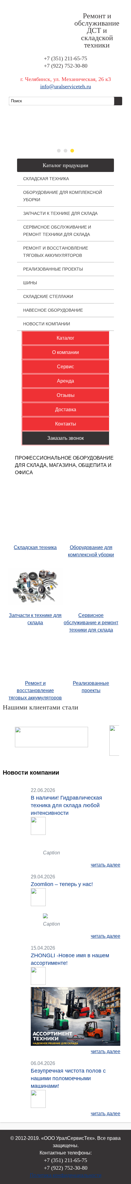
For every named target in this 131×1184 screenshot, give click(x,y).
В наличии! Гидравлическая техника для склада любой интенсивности (66, 805)
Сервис (65, 366)
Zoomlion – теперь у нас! (62, 884)
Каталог (65, 338)
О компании (65, 352)
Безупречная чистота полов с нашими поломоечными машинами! (68, 1078)
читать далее (105, 864)
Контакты (65, 423)
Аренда (65, 381)
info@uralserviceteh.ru (65, 86)
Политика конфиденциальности (65, 1175)
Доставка (65, 409)
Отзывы (66, 395)
